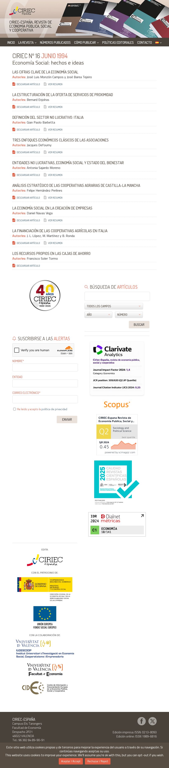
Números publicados (55, 42)
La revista (26, 42)
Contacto (144, 42)
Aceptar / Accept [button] (70, 761)
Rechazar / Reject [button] (97, 761)
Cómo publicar (85, 42)
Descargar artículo (28, 84)
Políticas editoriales (118, 42)
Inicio (11, 42)
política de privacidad (54, 409)
